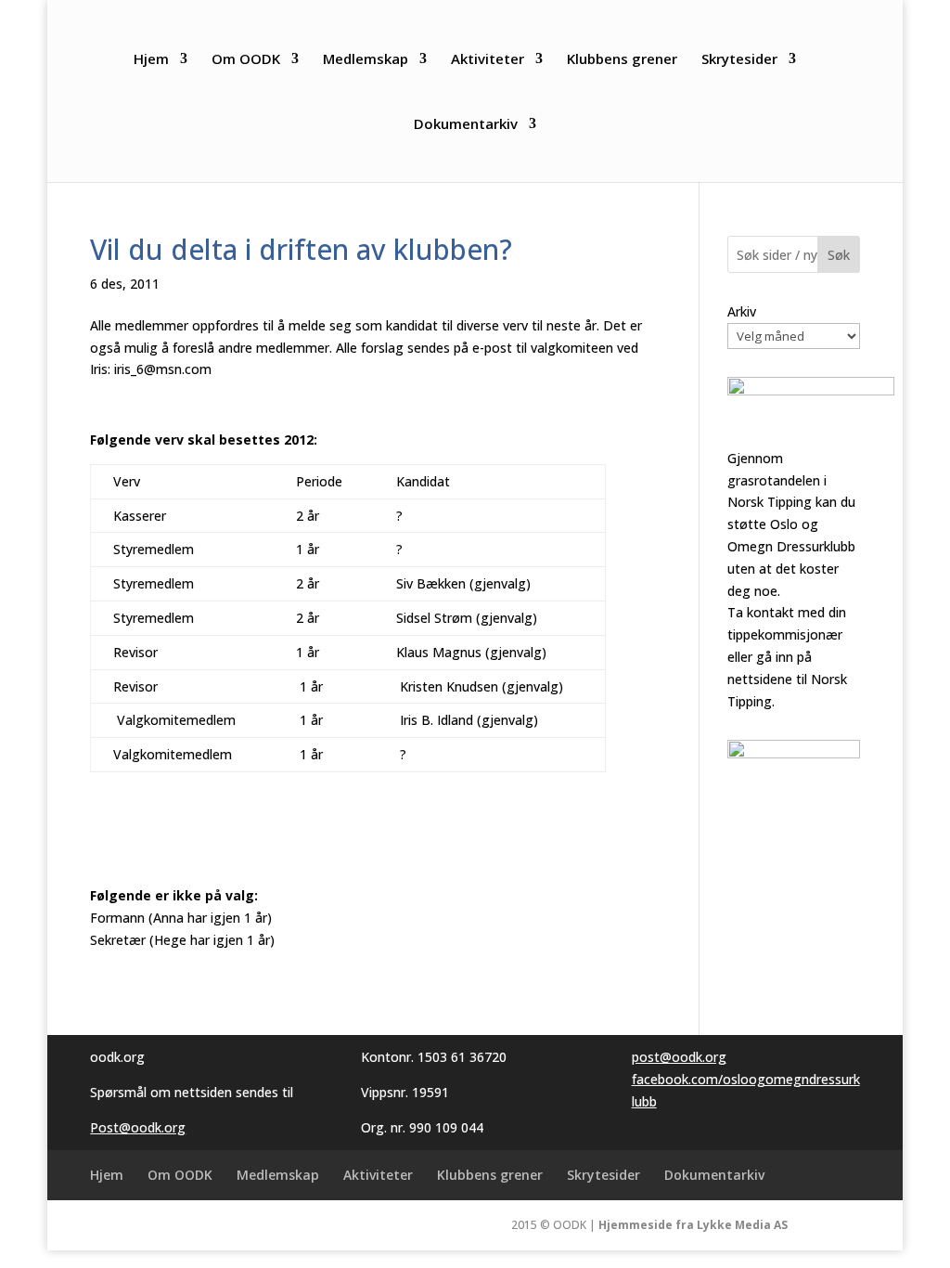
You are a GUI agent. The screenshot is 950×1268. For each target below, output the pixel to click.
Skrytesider (739, 60)
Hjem (151, 60)
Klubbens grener (622, 60)
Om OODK (246, 60)
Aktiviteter (487, 60)
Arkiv (741, 311)
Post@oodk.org (138, 1127)
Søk (839, 255)
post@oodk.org (679, 1057)
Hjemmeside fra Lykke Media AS (693, 1225)
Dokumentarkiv (466, 125)
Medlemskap (365, 60)
